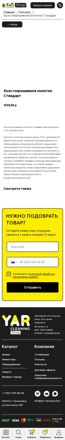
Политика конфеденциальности (48, 377)
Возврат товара (12, 376)
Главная (9, 12)
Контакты (41, 364)
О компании (42, 354)
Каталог (6, 437)
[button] (43, 5)
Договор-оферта (45, 369)
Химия (6, 354)
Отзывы (40, 359)
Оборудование (11, 364)
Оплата (6, 371)
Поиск (18, 437)
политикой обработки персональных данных (34, 275)
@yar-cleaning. (47, 400)
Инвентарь (9, 359)
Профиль (58, 437)
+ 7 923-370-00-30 (13, 393)
